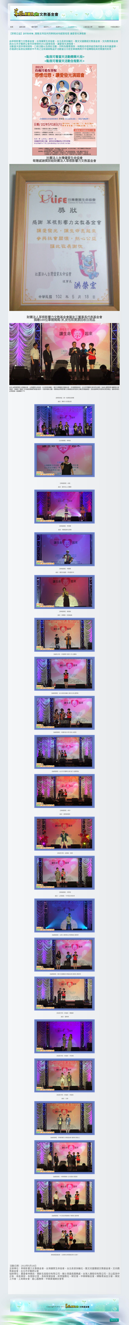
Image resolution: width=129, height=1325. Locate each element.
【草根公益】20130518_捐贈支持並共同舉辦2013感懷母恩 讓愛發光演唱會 (47, 33)
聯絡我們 (101, 27)
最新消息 (22, 27)
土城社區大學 (87, 27)
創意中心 (47, 27)
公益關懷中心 (72, 27)
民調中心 (59, 27)
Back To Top (114, 1320)
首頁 (11, 27)
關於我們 (35, 27)
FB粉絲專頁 (115, 27)
